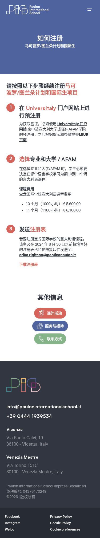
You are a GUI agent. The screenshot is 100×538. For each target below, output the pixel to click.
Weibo (9, 529)
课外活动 (54, 313)
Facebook (12, 516)
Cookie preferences (65, 529)
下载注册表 (28, 265)
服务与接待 (54, 326)
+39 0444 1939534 (29, 416)
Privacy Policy (61, 516)
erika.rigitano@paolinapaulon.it (47, 255)
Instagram (13, 523)
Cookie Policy (60, 523)
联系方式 (54, 338)
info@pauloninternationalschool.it (43, 406)
